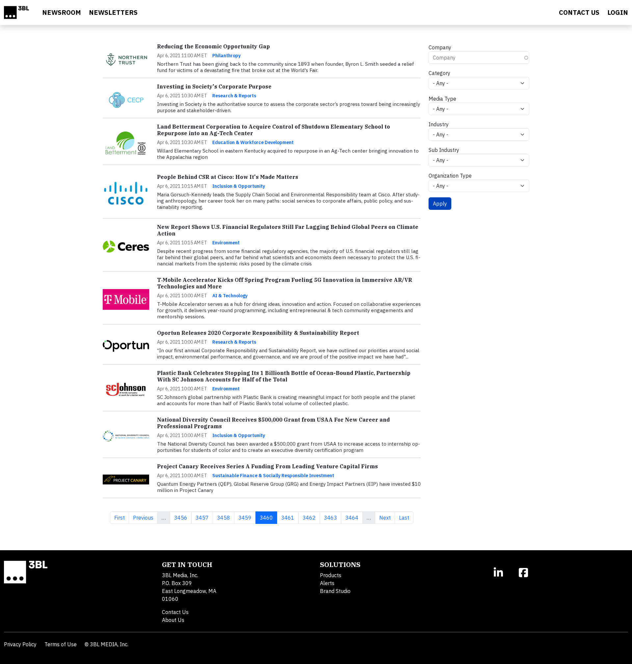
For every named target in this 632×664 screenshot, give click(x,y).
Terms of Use (60, 644)
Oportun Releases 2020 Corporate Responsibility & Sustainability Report (258, 333)
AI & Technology (230, 296)
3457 (202, 517)
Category (439, 73)
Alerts (327, 583)
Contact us (579, 12)
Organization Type (450, 175)
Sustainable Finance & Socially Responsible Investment (273, 476)
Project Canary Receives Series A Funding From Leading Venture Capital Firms (267, 466)
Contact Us (175, 612)
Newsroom (61, 12)
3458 (223, 517)
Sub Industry (444, 150)
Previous (145, 517)
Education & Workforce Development (253, 142)
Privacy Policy (20, 644)
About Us (173, 620)
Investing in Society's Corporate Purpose (214, 86)
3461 (287, 517)
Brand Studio (335, 591)
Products (330, 575)
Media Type (442, 98)
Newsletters (113, 12)
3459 (244, 517)
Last (406, 517)
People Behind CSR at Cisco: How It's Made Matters (227, 177)
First (121, 517)
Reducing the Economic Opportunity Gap (213, 46)
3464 (351, 517)
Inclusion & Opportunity (238, 186)
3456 (180, 517)
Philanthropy (226, 56)
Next (387, 517)
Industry (439, 124)
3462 (309, 517)
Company (440, 47)
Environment (226, 243)
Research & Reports (234, 96)
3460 (268, 517)
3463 (330, 517)
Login (617, 12)
